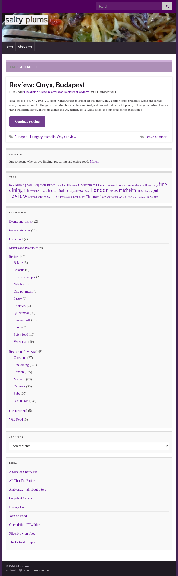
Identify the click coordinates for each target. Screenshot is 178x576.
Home (8, 46)
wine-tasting (139, 197)
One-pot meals (23, 291)
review (71, 137)
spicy (60, 196)
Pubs (17, 393)
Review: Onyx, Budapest (47, 84)
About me (25, 46)
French (43, 190)
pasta (149, 190)
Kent (86, 190)
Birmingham (24, 185)
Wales (122, 196)
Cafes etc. (20, 357)
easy (155, 185)
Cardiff (66, 185)
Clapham (110, 185)
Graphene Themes (37, 570)
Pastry (18, 298)
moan (141, 190)
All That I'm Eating (22, 480)
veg (104, 196)
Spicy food (21, 334)
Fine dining (31, 92)
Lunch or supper (24, 277)
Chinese (100, 185)
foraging (34, 190)
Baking (18, 262)
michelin (50, 137)
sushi (82, 196)
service (42, 196)
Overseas (57, 92)
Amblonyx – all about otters (27, 489)
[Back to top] (167, 565)
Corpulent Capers (20, 498)
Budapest (22, 137)
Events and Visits (20, 221)
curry (141, 185)
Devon (148, 185)
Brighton (39, 185)
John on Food (18, 516)
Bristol (51, 185)
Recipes (14, 256)
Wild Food (16, 419)
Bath (11, 185)
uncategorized (18, 410)
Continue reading (27, 121)
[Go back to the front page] (89, 27)
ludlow (113, 190)
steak (67, 196)
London (99, 190)
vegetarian (112, 196)
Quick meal (21, 313)
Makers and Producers (23, 248)
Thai (89, 196)
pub (156, 190)
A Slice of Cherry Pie (23, 472)
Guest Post (16, 239)
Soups (18, 327)
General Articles (19, 230)
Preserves (20, 306)
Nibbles (19, 284)
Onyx (61, 137)
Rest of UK (21, 401)
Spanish (51, 196)
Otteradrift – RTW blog (24, 524)
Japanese (76, 190)
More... (95, 161)
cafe (59, 185)
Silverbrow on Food (22, 533)
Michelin (44, 92)
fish (26, 191)
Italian (63, 190)
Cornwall (121, 185)
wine (129, 196)
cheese (73, 185)
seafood (32, 196)
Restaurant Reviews (76, 92)
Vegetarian (20, 341)
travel (97, 196)
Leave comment (157, 137)
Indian (53, 190)
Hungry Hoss (17, 507)
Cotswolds (132, 185)
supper (74, 196)
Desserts (19, 270)
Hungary (36, 137)
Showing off (22, 320)
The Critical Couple (22, 542)
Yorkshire (152, 196)
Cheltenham (86, 185)
